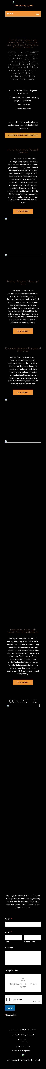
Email (7, 942)
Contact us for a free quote (23, 135)
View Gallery (23, 211)
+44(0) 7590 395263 (23, 1046)
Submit (10, 1008)
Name (8, 919)
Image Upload (11, 970)
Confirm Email (29, 942)
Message (9, 948)
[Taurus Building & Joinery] (23, 5)
